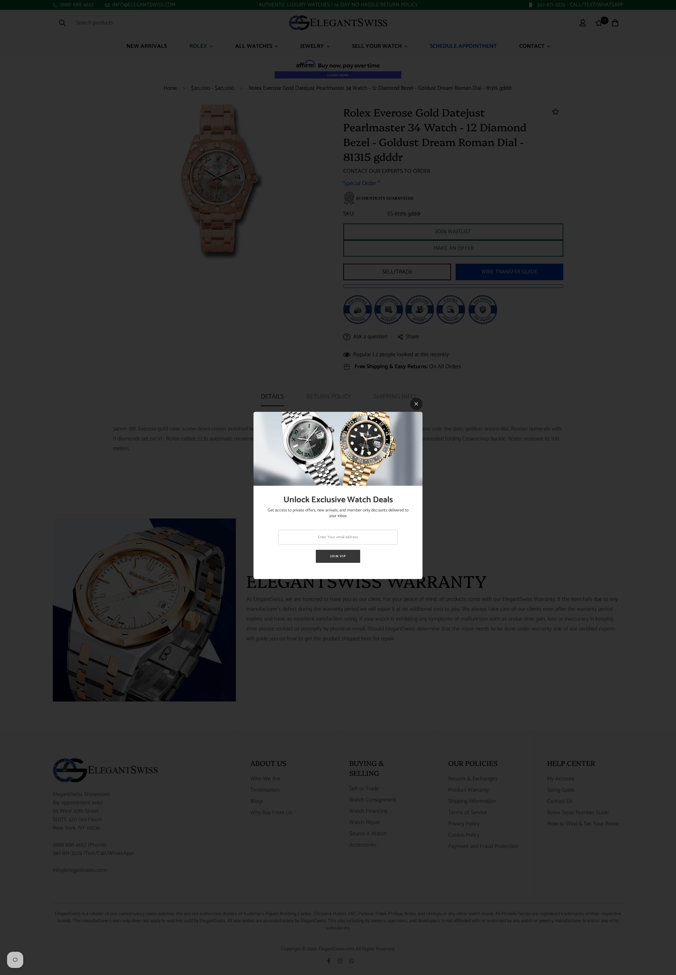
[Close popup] (416, 404)
